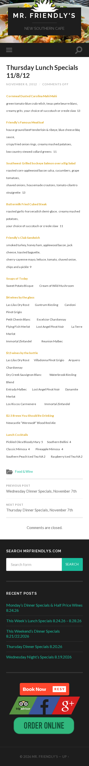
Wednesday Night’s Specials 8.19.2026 (39, 656)
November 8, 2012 (21, 84)
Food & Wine (24, 471)
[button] (44, 689)
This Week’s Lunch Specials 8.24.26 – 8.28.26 (44, 620)
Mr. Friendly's (44, 15)
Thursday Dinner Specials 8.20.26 (34, 646)
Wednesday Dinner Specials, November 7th (41, 488)
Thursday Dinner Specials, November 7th (39, 507)
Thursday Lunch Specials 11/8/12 (42, 71)
